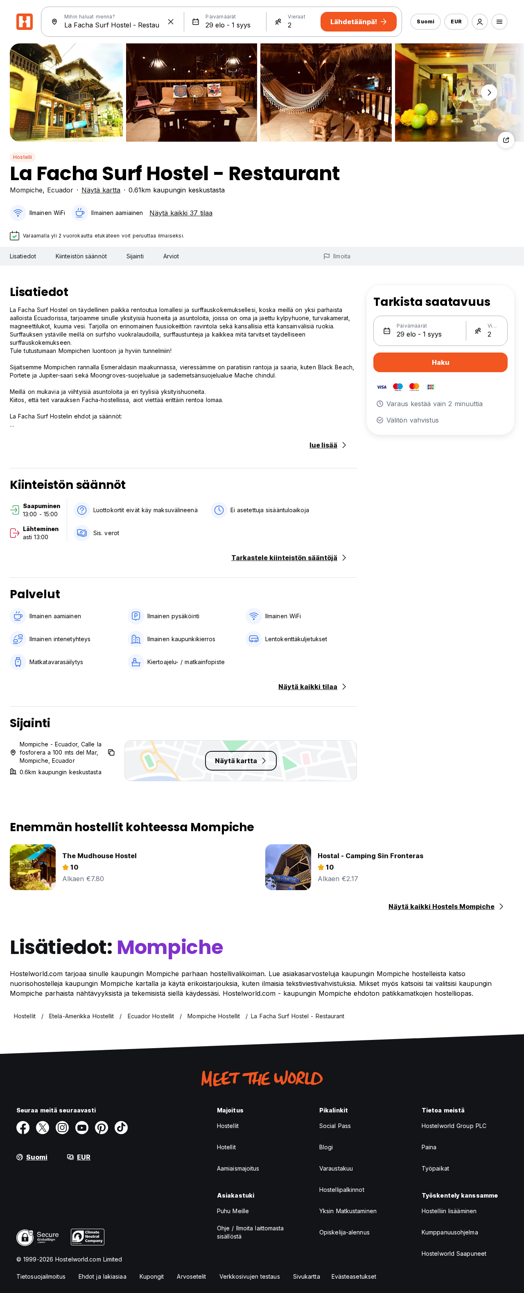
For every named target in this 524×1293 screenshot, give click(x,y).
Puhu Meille (233, 1210)
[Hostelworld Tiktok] (121, 1127)
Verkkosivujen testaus (249, 1276)
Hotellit (226, 1147)
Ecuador (60, 190)
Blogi (326, 1147)
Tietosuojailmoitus (41, 1276)
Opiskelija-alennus (344, 1232)
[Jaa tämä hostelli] (506, 140)
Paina (429, 1147)
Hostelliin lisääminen (449, 1210)
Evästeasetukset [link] (354, 1276)
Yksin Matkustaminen (348, 1210)
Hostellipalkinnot (341, 1189)
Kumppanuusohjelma (450, 1232)
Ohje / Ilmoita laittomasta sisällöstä (250, 1232)
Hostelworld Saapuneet (454, 1253)
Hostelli (22, 157)
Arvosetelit (191, 1276)
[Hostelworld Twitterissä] (42, 1127)
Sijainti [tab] (135, 256)
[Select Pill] (480, 22)
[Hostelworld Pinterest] (101, 1127)
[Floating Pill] (489, 92)
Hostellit (228, 1125)
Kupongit (152, 1276)
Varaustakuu (336, 1168)
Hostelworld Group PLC (454, 1125)
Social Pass (335, 1125)
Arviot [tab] (171, 256)
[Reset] (171, 22)
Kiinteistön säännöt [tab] (81, 256)
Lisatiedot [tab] (23, 256)
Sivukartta (306, 1276)
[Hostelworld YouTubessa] (81, 1127)
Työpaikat (435, 1168)
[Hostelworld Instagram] (62, 1127)
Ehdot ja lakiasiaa (102, 1276)
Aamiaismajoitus (238, 1168)
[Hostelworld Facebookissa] (22, 1127)
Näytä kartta (100, 190)
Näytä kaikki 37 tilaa (180, 213)
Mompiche (26, 190)
